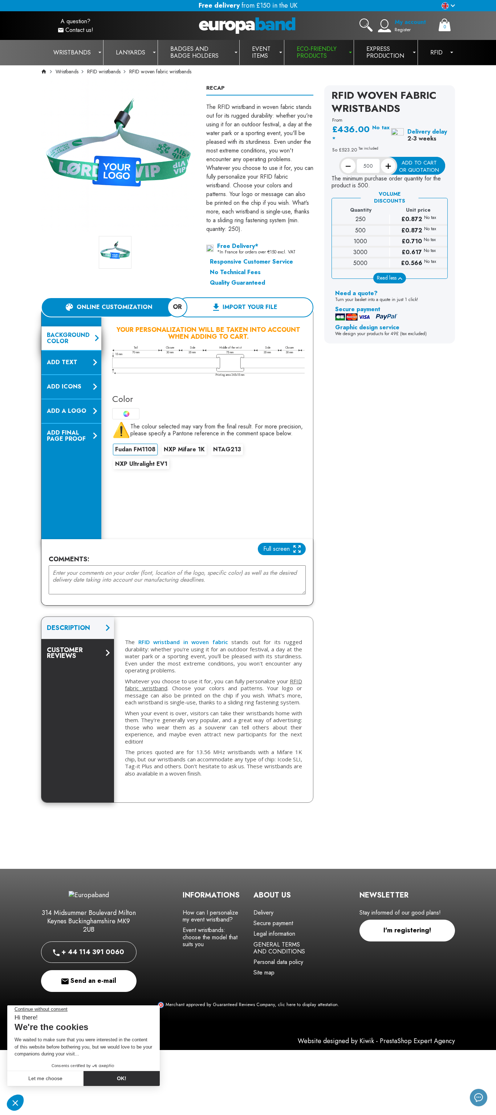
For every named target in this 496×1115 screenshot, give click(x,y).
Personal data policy (278, 962)
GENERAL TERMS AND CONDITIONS (279, 948)
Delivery (263, 912)
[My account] (384, 25)
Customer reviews (65, 652)
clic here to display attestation (308, 1004)
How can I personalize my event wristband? (210, 916)
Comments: (69, 559)
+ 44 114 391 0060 (92, 952)
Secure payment (273, 923)
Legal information (274, 933)
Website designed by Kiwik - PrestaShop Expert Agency (376, 1041)
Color (122, 398)
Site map (264, 972)
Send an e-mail (92, 980)
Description (68, 627)
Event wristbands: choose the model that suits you (210, 937)
